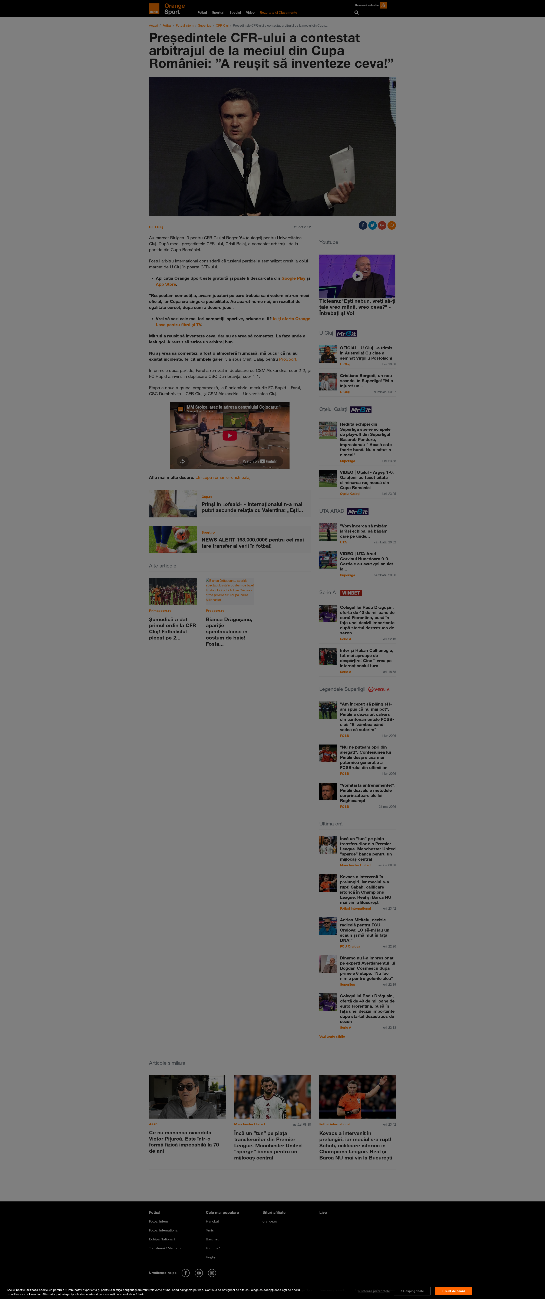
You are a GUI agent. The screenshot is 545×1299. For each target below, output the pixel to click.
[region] (272, 1291)
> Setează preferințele (374, 1291)
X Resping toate (412, 1291)
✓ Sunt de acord (453, 1291)
